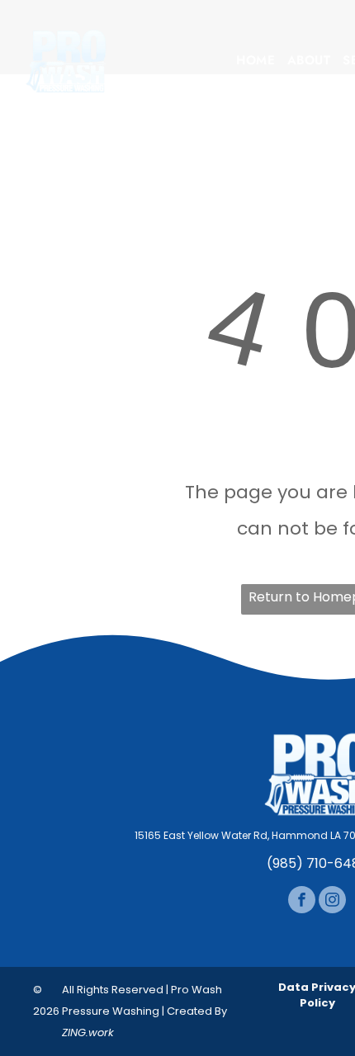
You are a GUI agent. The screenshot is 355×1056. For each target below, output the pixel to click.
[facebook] (301, 901)
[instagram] (332, 901)
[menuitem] (256, 61)
